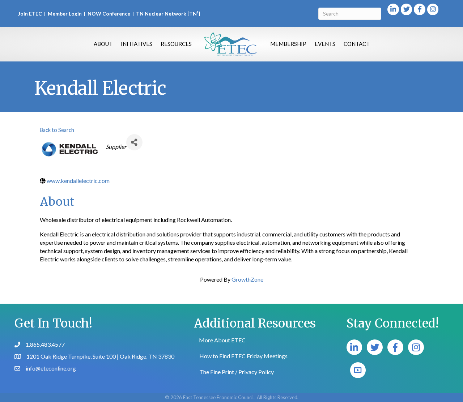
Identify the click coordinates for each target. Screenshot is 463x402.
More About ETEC (222, 340)
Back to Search (57, 130)
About (103, 43)
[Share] (134, 142)
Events (325, 43)
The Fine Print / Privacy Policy (236, 371)
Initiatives (136, 43)
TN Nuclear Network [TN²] (168, 13)
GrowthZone (247, 279)
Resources (176, 43)
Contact (357, 43)
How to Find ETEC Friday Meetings (243, 355)
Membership (288, 43)
